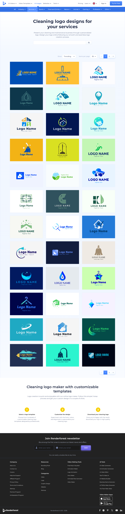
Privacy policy (14, 482)
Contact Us (13, 469)
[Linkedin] (121, 510)
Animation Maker (73, 469)
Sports (41, 9)
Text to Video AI (104, 475)
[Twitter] (112, 510)
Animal (75, 9)
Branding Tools (45, 465)
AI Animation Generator (107, 469)
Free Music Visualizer (74, 465)
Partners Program (15, 492)
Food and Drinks (54, 9)
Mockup (43, 490)
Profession (96, 9)
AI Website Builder (105, 478)
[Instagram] (103, 510)
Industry (21, 9)
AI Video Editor (104, 472)
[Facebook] (99, 510)
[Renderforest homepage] (4, 3)
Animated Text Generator (75, 478)
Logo (42, 480)
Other (107, 9)
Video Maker (71, 482)
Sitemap (12, 488)
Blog (42, 469)
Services (31, 9)
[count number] (113, 56)
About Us (13, 465)
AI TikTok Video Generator (107, 485)
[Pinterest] (108, 510)
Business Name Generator (107, 482)
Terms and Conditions (16, 485)
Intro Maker (71, 475)
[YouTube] (117, 510)
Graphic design (45, 483)
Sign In (103, 3)
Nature (66, 9)
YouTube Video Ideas (106, 488)
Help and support (15, 475)
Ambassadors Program (17, 495)
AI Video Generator (105, 465)
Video (42, 477)
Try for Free (116, 3)
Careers (12, 472)
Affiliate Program (15, 478)
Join (86, 448)
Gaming (85, 9)
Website (43, 487)
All (15, 9)
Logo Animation (72, 472)
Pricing (80, 3)
